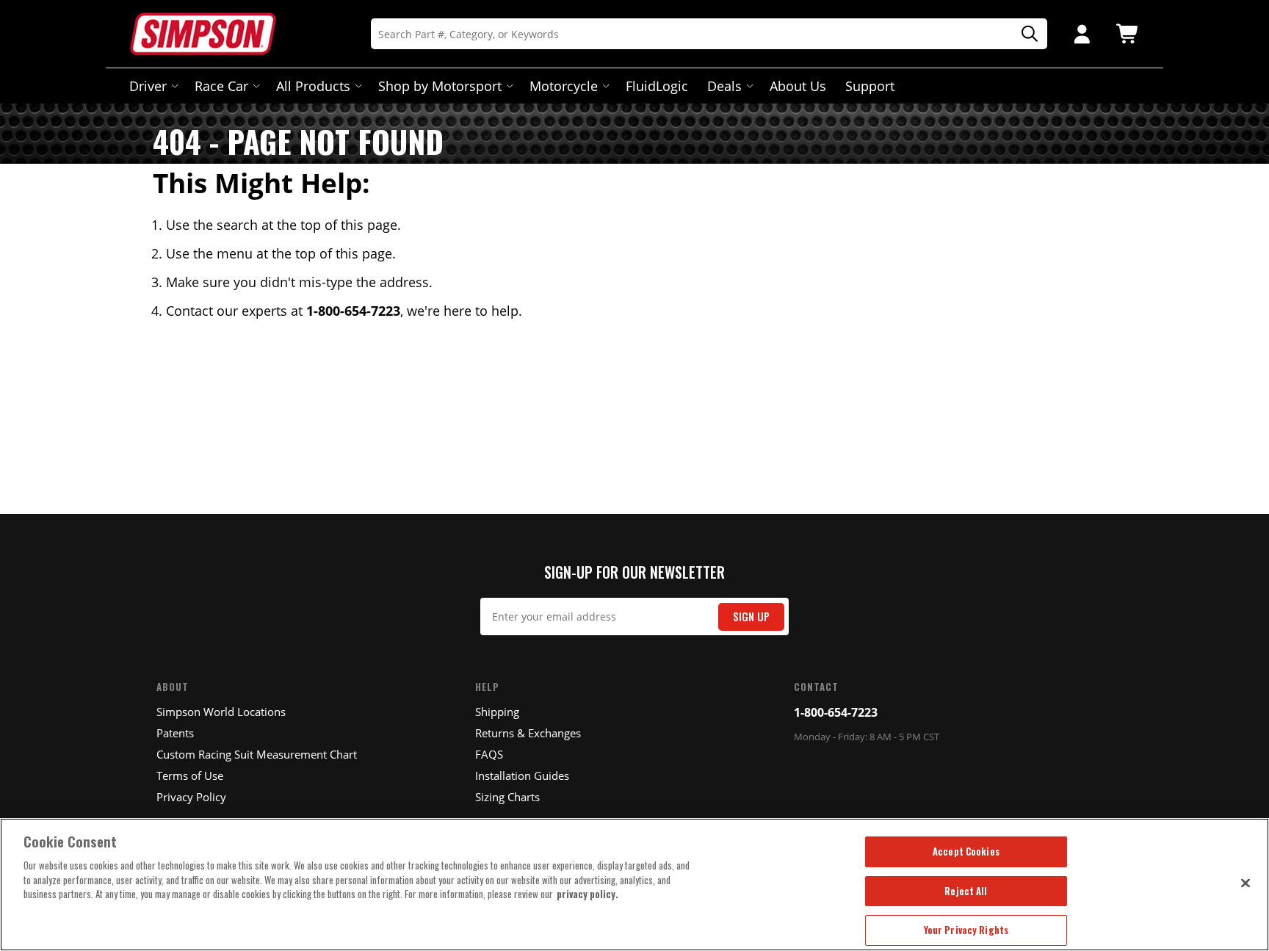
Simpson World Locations (221, 711)
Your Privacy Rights (966, 929)
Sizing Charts (507, 796)
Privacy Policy (191, 796)
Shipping (497, 711)
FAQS (489, 754)
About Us (798, 86)
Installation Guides (522, 775)
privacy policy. (587, 893)
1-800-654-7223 (836, 712)
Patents (175, 733)
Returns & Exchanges (528, 733)
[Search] (1024, 34)
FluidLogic (657, 86)
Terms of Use (189, 775)
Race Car (221, 86)
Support (869, 86)
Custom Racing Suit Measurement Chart (256, 754)
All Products (313, 86)
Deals (724, 86)
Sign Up (751, 616)
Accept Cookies (966, 851)
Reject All (965, 890)
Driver (148, 86)
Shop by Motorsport (440, 86)
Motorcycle (563, 86)
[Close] (1245, 883)
